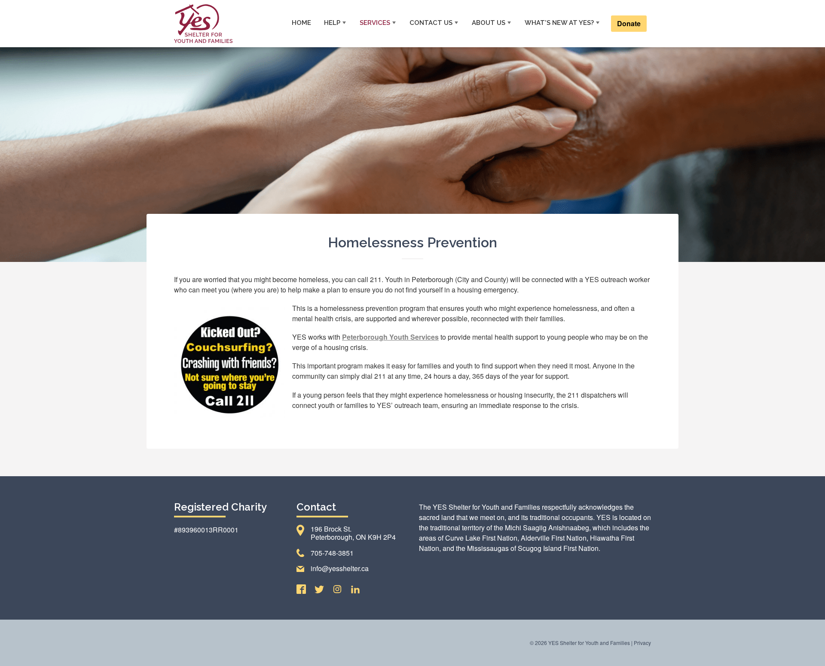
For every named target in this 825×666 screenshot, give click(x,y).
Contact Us (430, 23)
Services (375, 23)
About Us (488, 23)
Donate (629, 23)
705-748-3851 (332, 553)
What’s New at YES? (559, 23)
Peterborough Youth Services (390, 337)
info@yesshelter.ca (340, 568)
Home (301, 23)
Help (332, 23)
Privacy (642, 642)
